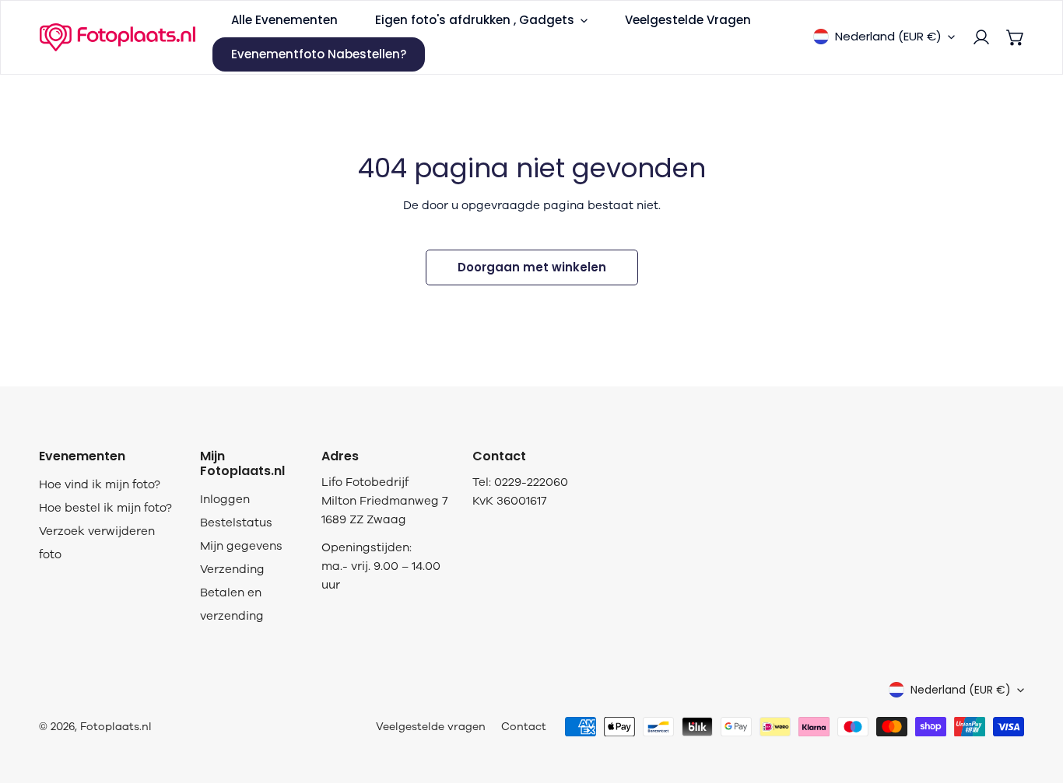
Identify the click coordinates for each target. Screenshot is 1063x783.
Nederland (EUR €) (888, 36)
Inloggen (225, 499)
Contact (523, 726)
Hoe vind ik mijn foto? (99, 484)
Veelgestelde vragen (431, 726)
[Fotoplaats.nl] (117, 37)
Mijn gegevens (241, 546)
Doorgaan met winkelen (532, 267)
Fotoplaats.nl (116, 726)
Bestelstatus (236, 522)
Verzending (232, 569)
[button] (1015, 37)
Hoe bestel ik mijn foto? (105, 508)
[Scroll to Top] (1035, 700)
